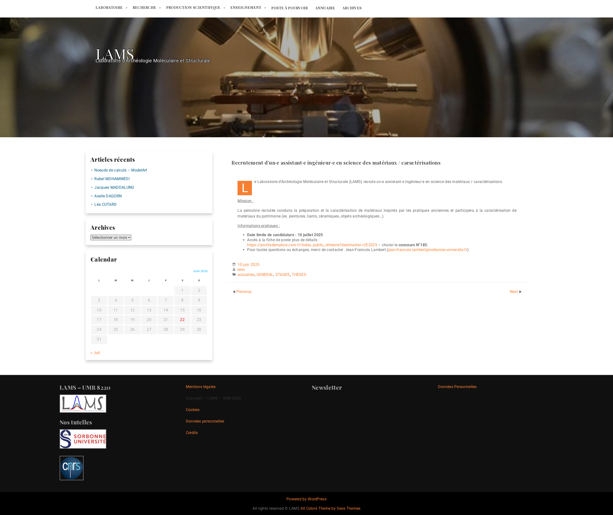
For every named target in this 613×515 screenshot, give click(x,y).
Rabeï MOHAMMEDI (112, 179)
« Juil (95, 352)
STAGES (282, 274)
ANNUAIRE (325, 8)
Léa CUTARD (105, 204)
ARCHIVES (352, 8)
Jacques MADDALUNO (114, 187)
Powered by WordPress (306, 499)
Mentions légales (201, 386)
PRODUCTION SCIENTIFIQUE (193, 7)
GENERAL (264, 274)
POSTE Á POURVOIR (289, 8)
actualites (246, 274)
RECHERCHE (144, 7)
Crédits (192, 432)
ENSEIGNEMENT (245, 7)
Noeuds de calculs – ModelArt (120, 170)
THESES (299, 274)
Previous (243, 291)
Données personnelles (205, 421)
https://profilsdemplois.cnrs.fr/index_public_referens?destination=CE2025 (312, 245)
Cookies (193, 409)
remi (241, 269)
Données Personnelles (457, 386)
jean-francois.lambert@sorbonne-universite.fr (427, 249)
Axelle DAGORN (108, 196)
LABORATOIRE (109, 7)
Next (514, 291)
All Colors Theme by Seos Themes (330, 508)
